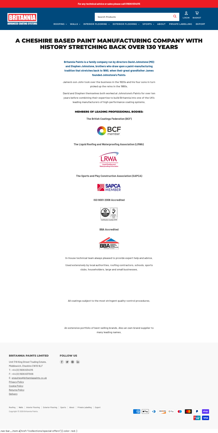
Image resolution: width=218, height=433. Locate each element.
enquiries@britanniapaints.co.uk (29, 377)
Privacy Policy (16, 381)
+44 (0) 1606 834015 (22, 369)
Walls (74, 24)
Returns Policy (16, 389)
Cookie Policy (16, 385)
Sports (147, 24)
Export (200, 24)
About (161, 24)
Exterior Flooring (125, 24)
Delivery (13, 393)
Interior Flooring (95, 24)
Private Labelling (180, 24)
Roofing (59, 24)
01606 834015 (132, 3)
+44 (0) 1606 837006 (22, 373)
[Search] (174, 16)
